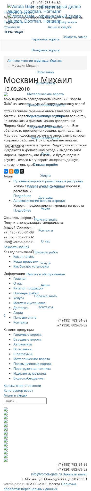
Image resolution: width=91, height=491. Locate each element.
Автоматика (45, 60)
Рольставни (45, 71)
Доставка (45, 197)
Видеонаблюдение (45, 137)
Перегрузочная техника (45, 115)
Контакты (45, 230)
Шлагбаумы (45, 82)
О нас (45, 153)
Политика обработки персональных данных (40, 486)
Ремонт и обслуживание (45, 186)
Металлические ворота (45, 93)
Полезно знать (45, 219)
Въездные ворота (45, 49)
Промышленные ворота (46, 104)
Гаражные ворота (45, 39)
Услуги (45, 175)
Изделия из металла (45, 126)
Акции (45, 208)
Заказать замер (75, 474)
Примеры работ (45, 164)
